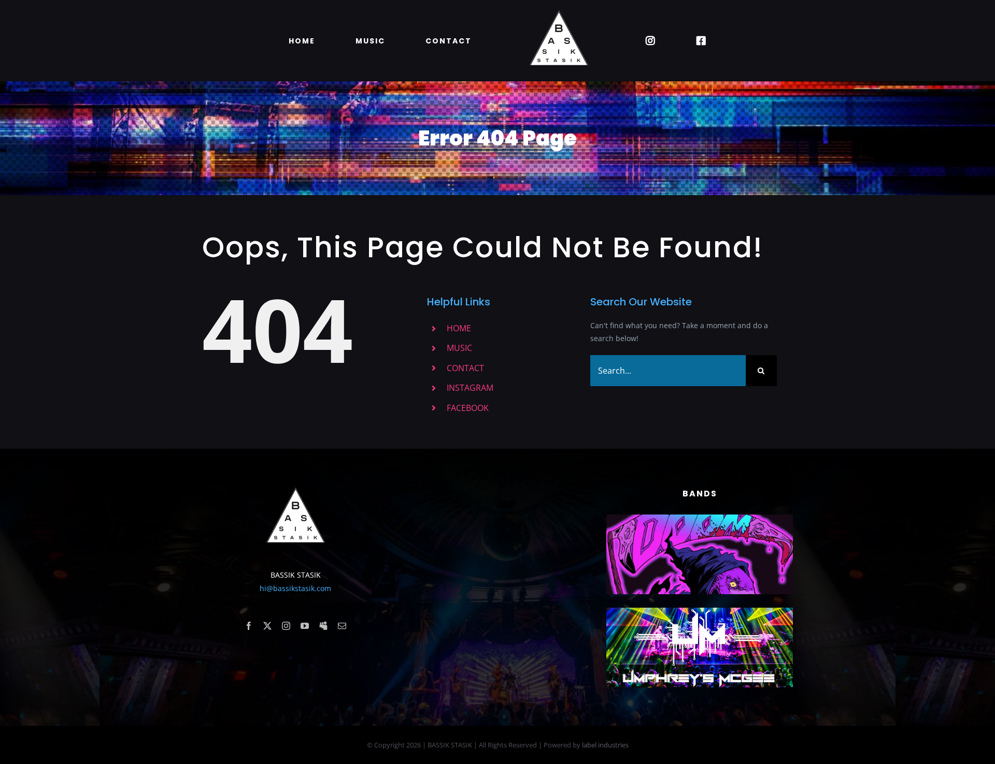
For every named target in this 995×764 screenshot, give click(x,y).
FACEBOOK (468, 408)
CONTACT (465, 368)
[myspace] (323, 626)
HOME (459, 328)
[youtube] (305, 626)
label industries (605, 745)
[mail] (342, 626)
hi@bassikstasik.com (295, 588)
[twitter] (267, 626)
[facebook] (249, 626)
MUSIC (459, 348)
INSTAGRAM (470, 387)
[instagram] (286, 626)
